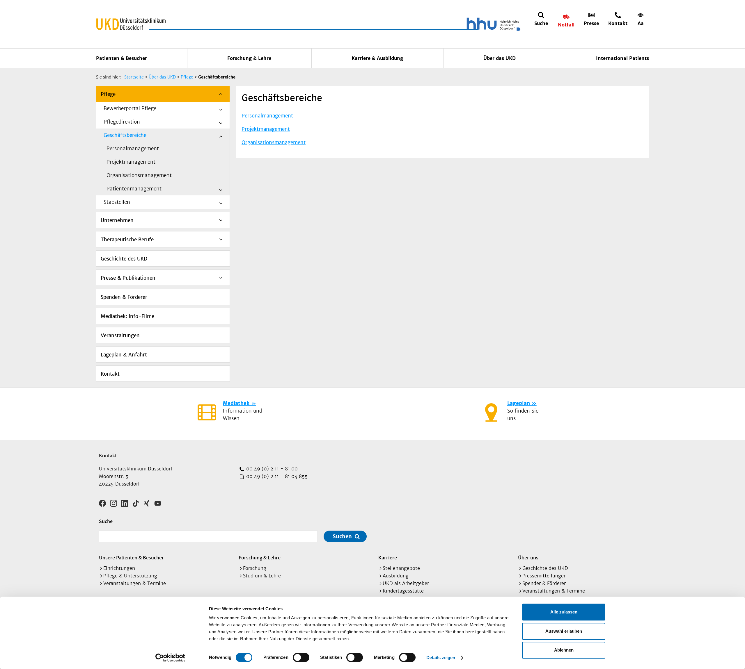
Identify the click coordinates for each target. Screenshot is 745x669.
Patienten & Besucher (121, 58)
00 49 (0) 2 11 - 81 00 (271, 469)
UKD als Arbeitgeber (406, 583)
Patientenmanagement (134, 188)
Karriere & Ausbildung (377, 58)
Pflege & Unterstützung (130, 576)
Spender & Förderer (544, 583)
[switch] (301, 657)
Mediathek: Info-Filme (127, 316)
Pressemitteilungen (544, 576)
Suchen (342, 536)
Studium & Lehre (262, 576)
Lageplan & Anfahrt (124, 355)
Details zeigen (440, 657)
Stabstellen (117, 202)
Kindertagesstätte (403, 591)
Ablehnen (564, 649)
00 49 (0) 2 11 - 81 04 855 (276, 476)
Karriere (387, 557)
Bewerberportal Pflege (130, 108)
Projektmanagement (131, 162)
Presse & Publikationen (128, 278)
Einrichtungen (119, 568)
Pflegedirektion (122, 122)
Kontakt (110, 374)
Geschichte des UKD (124, 259)
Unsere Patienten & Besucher (131, 557)
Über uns (528, 557)
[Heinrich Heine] (492, 24)
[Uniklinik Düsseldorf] (131, 24)
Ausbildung (396, 576)
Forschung (254, 568)
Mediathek (236, 403)
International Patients (622, 58)
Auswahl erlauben (563, 631)
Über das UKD (499, 58)
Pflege (108, 94)
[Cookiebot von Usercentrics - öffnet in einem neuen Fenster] (170, 657)
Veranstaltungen (120, 335)
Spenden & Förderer (124, 297)
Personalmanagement (133, 148)
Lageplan (518, 403)
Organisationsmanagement (139, 175)
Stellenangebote (401, 568)
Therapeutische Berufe (127, 239)
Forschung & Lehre (249, 58)
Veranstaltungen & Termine (134, 583)
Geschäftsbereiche (125, 135)
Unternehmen (117, 220)
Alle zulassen (563, 611)
